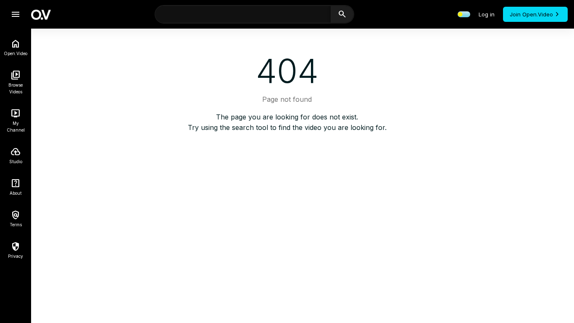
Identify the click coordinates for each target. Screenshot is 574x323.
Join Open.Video (531, 14)
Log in (487, 14)
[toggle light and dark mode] (464, 14)
